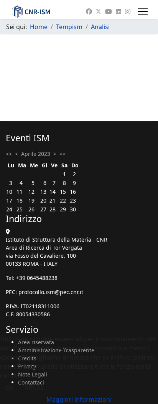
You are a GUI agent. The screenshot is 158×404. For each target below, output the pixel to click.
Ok (9, 387)
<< (9, 153)
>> (62, 153)
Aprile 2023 (35, 153)
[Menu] (143, 11)
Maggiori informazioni (79, 399)
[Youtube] (108, 11)
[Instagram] (127, 11)
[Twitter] (98, 11)
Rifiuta (34, 387)
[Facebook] (89, 11)
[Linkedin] (118, 11)
